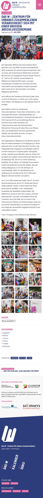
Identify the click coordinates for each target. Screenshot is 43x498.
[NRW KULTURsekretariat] (32, 388)
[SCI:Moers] (32, 408)
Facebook (14, 358)
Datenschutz (6, 491)
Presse (5, 341)
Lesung (5, 338)
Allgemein (6, 13)
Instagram (5, 483)
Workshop (6, 346)
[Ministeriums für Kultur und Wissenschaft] (11, 388)
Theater (5, 343)
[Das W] (6, 4)
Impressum (16, 491)
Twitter (22, 358)
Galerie (5, 335)
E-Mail (29, 358)
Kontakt (25, 491)
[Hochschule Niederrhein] (11, 408)
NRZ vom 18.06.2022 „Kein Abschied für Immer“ (20, 371)
